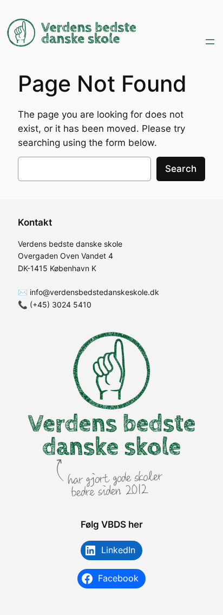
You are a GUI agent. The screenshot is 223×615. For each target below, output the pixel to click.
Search (180, 168)
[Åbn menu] (210, 41)
